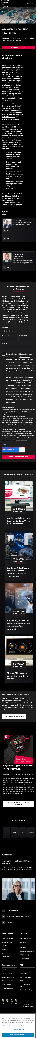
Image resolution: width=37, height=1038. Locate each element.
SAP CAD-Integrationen (24, 943)
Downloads (6, 956)
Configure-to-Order (8, 981)
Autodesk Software (26, 938)
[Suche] (28, 3)
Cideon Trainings (7, 942)
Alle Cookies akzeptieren (17, 1034)
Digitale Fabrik (7, 973)
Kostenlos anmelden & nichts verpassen (18, 804)
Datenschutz (24, 357)
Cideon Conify (24, 955)
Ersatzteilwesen (7, 984)
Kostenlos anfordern (18, 47)
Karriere (4, 949)
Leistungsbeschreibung (26, 985)
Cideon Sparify (24, 958)
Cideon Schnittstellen (27, 951)
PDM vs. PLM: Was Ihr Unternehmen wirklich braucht (17, 676)
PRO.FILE (23, 947)
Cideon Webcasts (7, 938)
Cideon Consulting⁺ (8, 977)
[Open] (32, 3)
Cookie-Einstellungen (27, 990)
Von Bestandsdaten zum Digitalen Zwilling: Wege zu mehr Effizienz (18, 521)
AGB (21, 981)
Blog (3, 953)
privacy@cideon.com (8, 418)
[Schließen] (33, 1016)
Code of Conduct (25, 977)
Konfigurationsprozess (9, 970)
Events (4, 946)
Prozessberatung (7, 988)
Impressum (23, 970)
